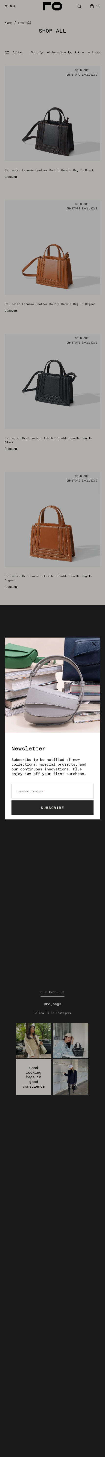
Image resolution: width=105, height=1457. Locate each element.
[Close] (94, 644)
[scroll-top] (93, 1445)
